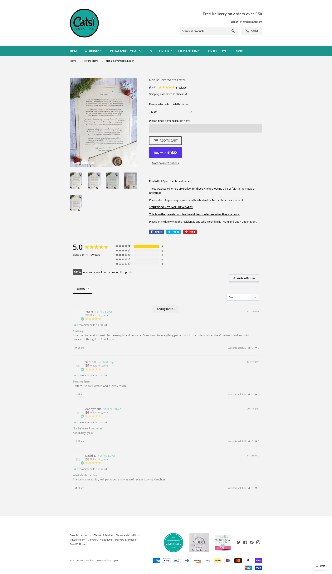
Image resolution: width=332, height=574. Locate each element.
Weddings (92, 51)
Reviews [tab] (80, 288)
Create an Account (252, 22)
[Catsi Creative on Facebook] (245, 542)
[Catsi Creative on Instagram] (258, 542)
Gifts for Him (188, 51)
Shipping (154, 94)
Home (74, 51)
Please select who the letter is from (169, 104)
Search (74, 535)
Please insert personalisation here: (169, 120)
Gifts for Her (160, 51)
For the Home (217, 51)
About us (86, 535)
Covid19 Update (78, 544)
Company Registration (100, 539)
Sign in (234, 22)
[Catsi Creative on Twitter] (239, 542)
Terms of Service (103, 535)
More (239, 51)
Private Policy (77, 539)
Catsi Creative (85, 560)
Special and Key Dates (125, 51)
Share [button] (80, 347)
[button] (250, 347)
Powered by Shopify (107, 560)
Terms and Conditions (128, 535)
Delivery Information (126, 539)
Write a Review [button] (246, 278)
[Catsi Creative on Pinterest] (252, 542)
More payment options (165, 163)
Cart (254, 30)
